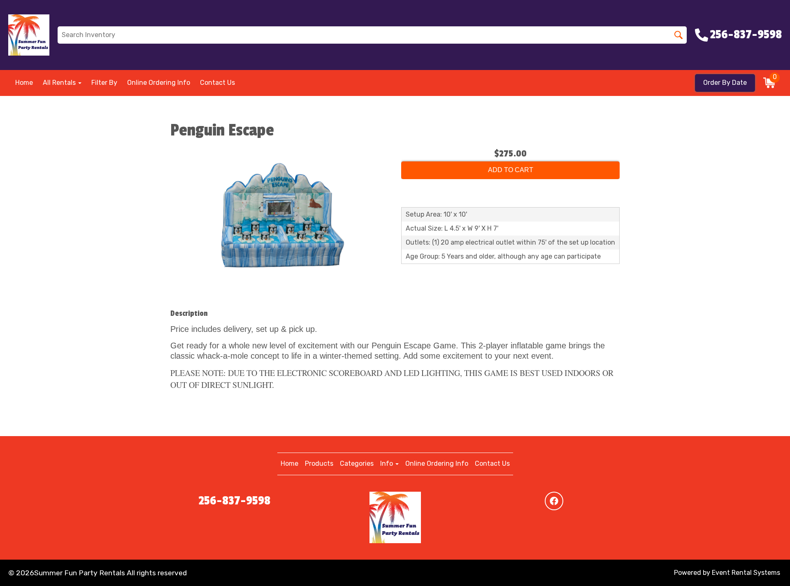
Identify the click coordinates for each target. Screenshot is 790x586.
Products (319, 463)
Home (24, 82)
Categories (357, 463)
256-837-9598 (234, 500)
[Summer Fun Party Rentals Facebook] (554, 501)
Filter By (104, 82)
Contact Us (217, 82)
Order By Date (725, 82)
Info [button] (387, 463)
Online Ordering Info (158, 82)
